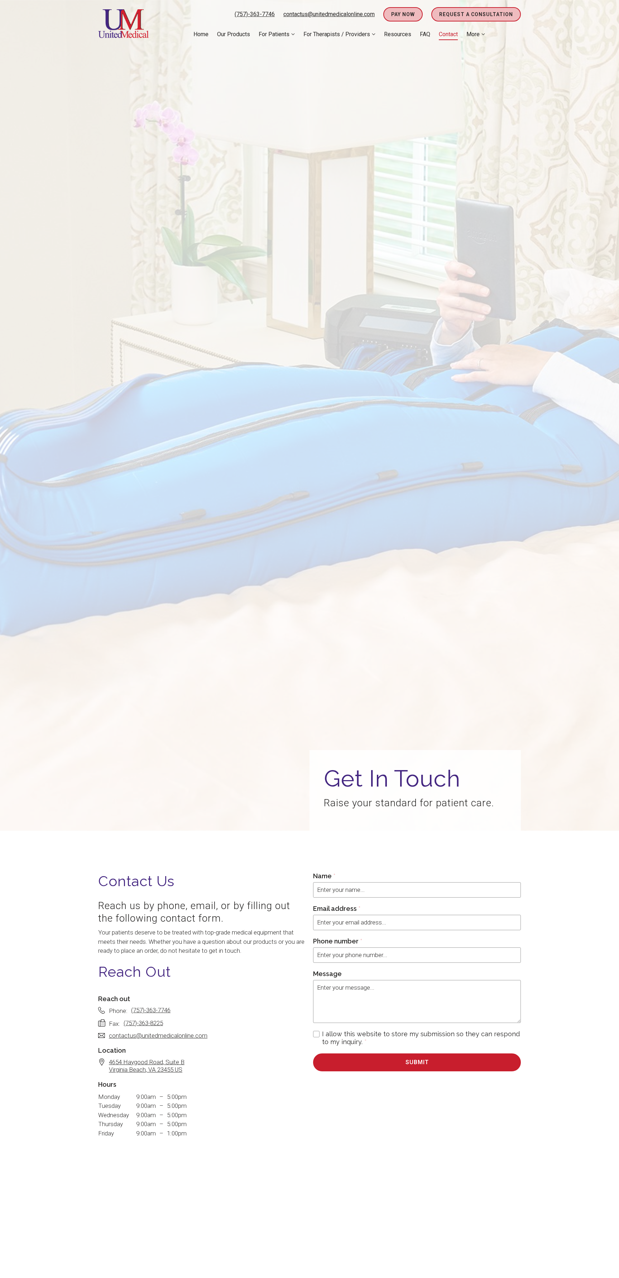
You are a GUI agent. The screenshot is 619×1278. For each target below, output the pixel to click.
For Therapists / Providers (336, 34)
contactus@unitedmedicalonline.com (329, 14)
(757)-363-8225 (143, 1023)
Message (327, 973)
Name (324, 876)
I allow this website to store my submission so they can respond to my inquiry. (421, 1038)
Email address (336, 908)
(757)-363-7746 (255, 14)
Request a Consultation (476, 14)
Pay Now (403, 14)
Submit (417, 1062)
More (473, 34)
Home (200, 34)
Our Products (233, 34)
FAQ (425, 34)
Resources (397, 34)
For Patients (274, 34)
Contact (448, 34)
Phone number (337, 941)
